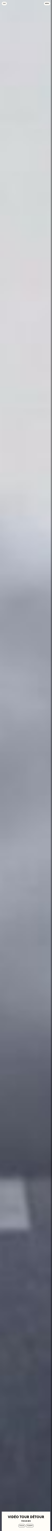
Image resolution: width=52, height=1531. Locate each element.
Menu (47, 3)
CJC (5, 3)
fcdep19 (30, 1525)
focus (21, 1525)
